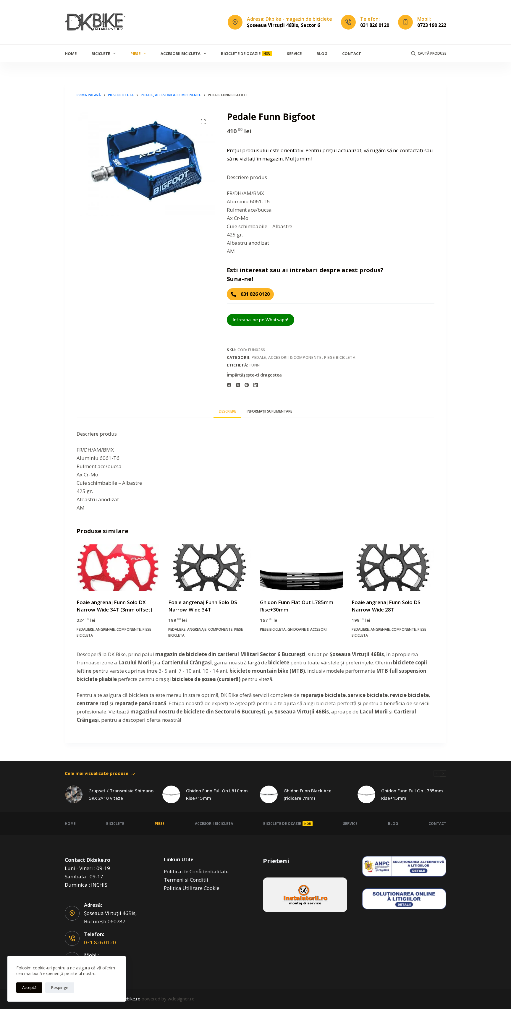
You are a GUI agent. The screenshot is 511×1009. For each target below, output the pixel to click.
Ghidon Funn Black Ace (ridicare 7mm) (307, 794)
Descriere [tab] (227, 411)
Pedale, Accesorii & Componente (287, 357)
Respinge (59, 987)
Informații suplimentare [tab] (269, 411)
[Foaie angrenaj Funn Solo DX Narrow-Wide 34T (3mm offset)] (118, 567)
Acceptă (29, 987)
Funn (255, 365)
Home (71, 53)
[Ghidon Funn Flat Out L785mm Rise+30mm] (301, 567)
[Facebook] (229, 385)
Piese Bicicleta (339, 357)
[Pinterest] (247, 385)
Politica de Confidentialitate (196, 871)
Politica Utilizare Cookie (191, 888)
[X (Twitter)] (238, 385)
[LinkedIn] (255, 385)
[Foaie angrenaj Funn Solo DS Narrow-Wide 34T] (209, 567)
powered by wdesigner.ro (168, 999)
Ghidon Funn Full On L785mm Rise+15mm (412, 794)
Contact (351, 53)
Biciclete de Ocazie (246, 53)
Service (294, 53)
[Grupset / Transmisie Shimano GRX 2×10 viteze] (74, 794)
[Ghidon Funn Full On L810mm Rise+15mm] (171, 794)
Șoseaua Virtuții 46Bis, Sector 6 (283, 25)
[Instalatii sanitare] (305, 895)
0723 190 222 (431, 25)
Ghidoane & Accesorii (307, 629)
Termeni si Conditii (186, 879)
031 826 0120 (374, 25)
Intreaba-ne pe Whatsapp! (260, 319)
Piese (135, 53)
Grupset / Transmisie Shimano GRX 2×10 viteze (120, 794)
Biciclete (100, 53)
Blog (321, 53)
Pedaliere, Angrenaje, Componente (109, 629)
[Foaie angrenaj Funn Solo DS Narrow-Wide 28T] (393, 567)
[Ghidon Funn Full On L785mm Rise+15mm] (366, 794)
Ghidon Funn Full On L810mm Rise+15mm (217, 794)
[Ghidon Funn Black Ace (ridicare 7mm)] (269, 794)
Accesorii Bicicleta (180, 53)
